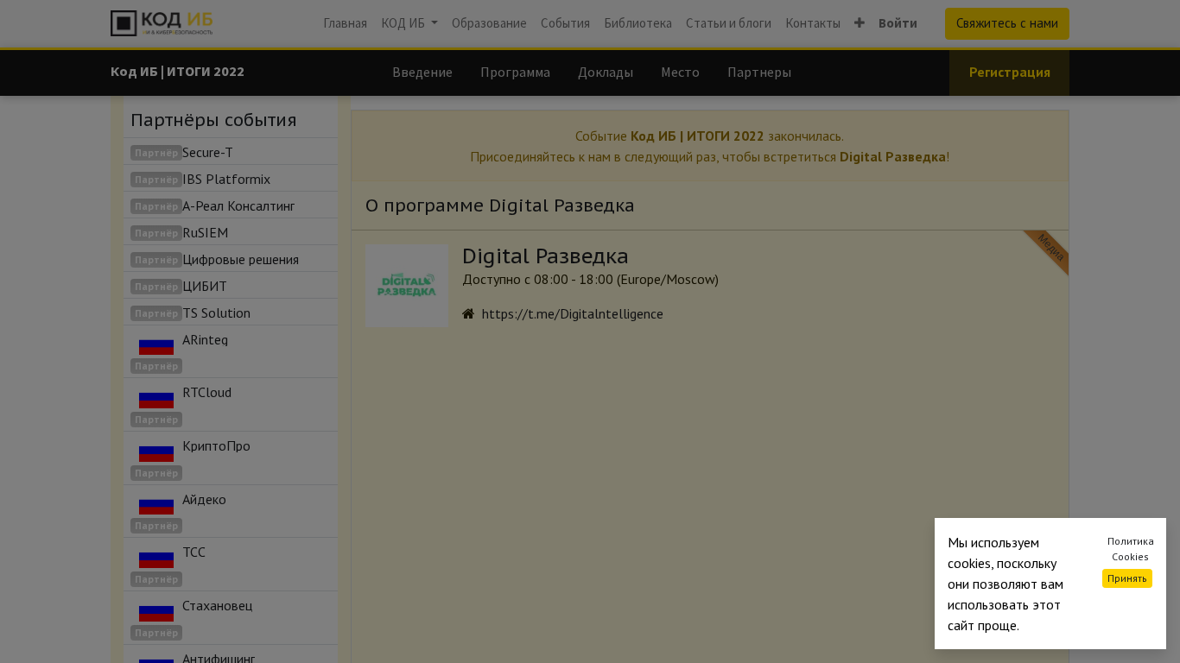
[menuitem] (345, 24)
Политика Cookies (1130, 548)
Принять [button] (1127, 577)
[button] (859, 24)
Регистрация (1009, 71)
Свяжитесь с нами (1007, 23)
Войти (898, 23)
